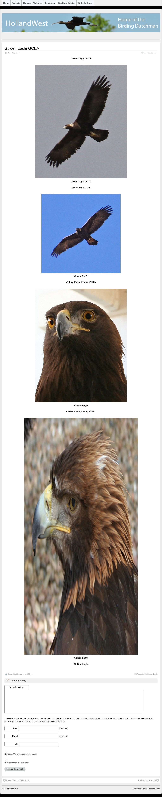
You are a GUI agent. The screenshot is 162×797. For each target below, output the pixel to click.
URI (16, 744)
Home (6, 3)
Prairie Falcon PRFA (147, 780)
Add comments (150, 53)
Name (15, 728)
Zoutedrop (20, 674)
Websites (37, 3)
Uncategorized (13, 53)
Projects (16, 3)
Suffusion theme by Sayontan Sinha (146, 789)
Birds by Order (85, 3)
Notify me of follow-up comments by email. (20, 754)
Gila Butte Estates (66, 3)
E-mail (15, 736)
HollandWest (13, 789)
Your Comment (16, 687)
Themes (27, 3)
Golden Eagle (152, 674)
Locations (50, 3)
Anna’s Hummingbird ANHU (18, 780)
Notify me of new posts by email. (16, 763)
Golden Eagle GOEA (21, 48)
